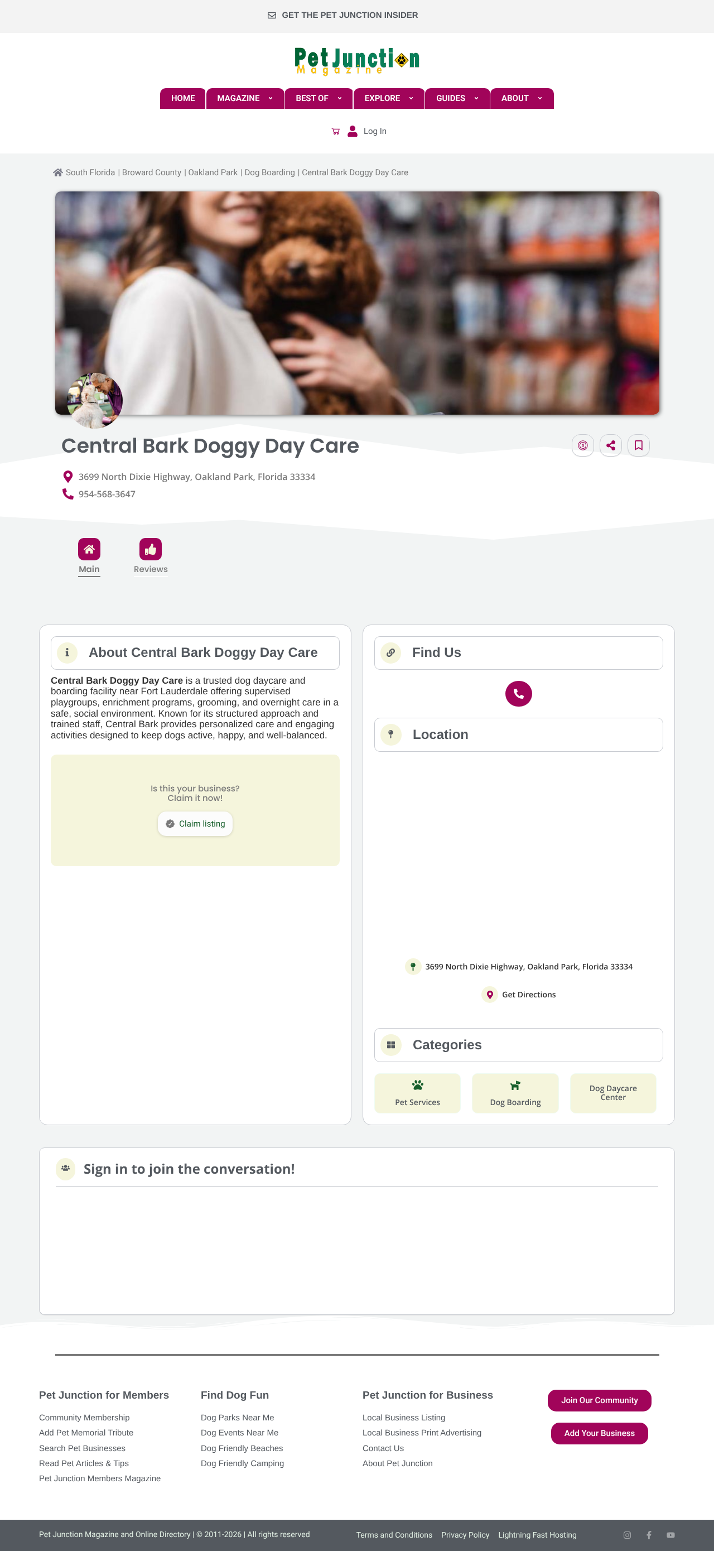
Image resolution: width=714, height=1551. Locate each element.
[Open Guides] (476, 98)
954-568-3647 (107, 494)
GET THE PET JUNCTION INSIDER (350, 15)
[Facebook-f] (649, 1535)
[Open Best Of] (339, 98)
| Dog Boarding (267, 172)
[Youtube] (671, 1535)
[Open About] (540, 98)
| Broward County (149, 172)
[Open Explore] (411, 98)
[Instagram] (627, 1535)
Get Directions (529, 995)
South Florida (90, 172)
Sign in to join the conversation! (189, 1169)
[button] (335, 131)
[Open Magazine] (270, 98)
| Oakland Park (211, 172)
